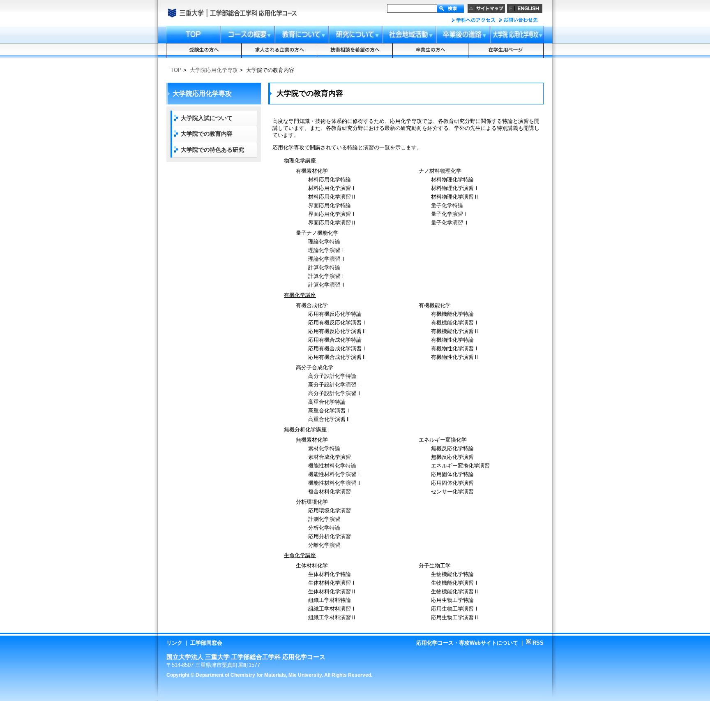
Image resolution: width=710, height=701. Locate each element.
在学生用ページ (506, 50)
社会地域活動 (409, 34)
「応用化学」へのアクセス (474, 20)
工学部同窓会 (206, 643)
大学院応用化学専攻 (214, 70)
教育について (301, 34)
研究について (356, 34)
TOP (176, 70)
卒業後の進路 (463, 34)
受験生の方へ (204, 50)
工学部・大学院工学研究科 (232, 13)
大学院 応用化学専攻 (517, 34)
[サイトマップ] (486, 8)
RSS (535, 643)
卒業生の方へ (430, 50)
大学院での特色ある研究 (212, 149)
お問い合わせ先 (517, 20)
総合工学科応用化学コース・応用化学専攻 (268, 13)
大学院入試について (207, 118)
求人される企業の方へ (279, 50)
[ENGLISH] (524, 8)
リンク (174, 643)
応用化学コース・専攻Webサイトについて (467, 643)
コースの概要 (247, 34)
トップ (193, 34)
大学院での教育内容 (207, 133)
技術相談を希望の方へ (355, 50)
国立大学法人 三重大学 (190, 13)
